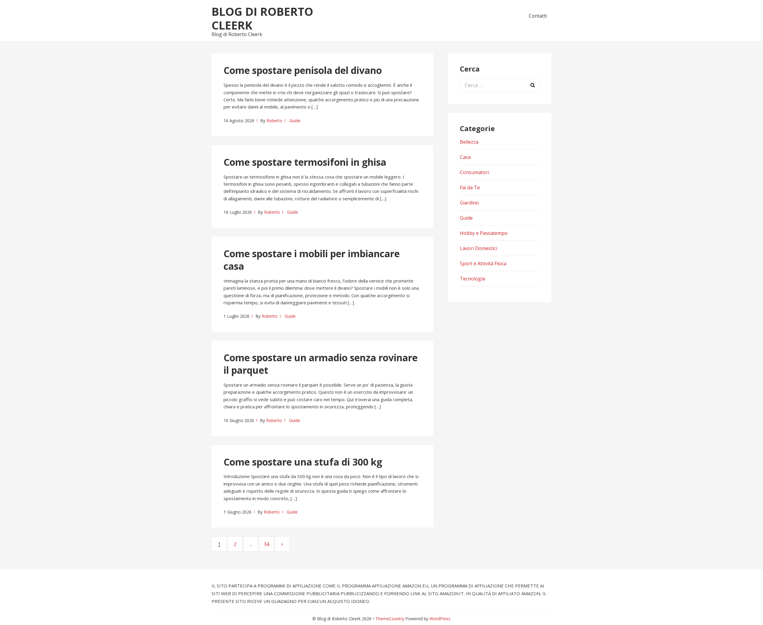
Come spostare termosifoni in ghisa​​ (305, 162)
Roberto (274, 120)
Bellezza (469, 142)
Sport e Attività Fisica (483, 263)
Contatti (538, 16)
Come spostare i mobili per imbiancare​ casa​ (312, 259)
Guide (294, 120)
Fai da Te (470, 187)
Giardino (469, 202)
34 (269, 544)
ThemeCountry (389, 618)
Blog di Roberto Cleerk (262, 18)
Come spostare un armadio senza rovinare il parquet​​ (321, 363)
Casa (465, 157)
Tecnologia (472, 278)
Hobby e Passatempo (484, 233)
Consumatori (474, 172)
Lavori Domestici (478, 248)
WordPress (440, 618)
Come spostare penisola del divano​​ (303, 70)
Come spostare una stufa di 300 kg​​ (303, 461)
